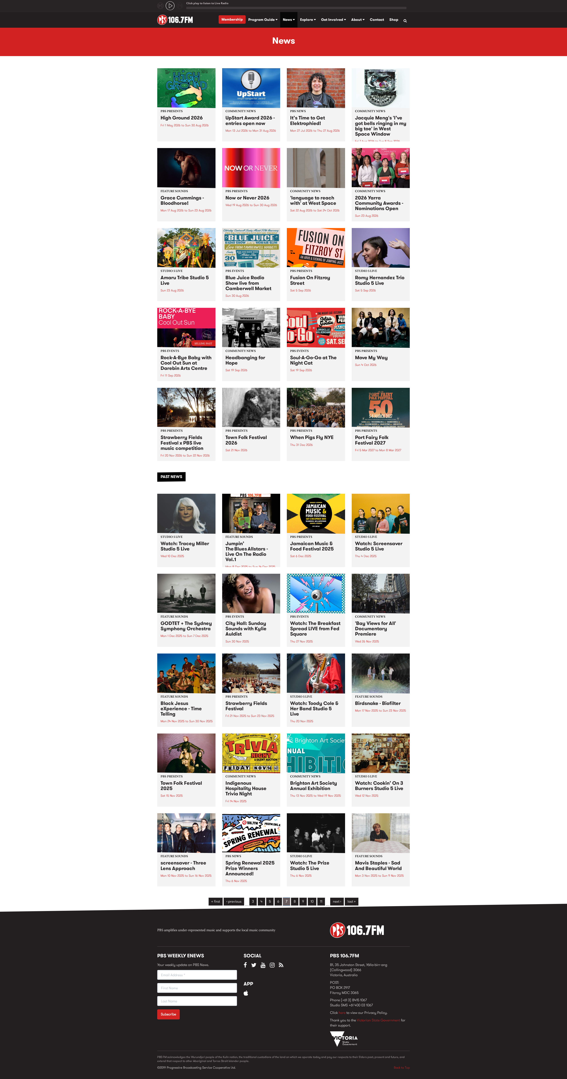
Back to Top (402, 1067)
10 (312, 901)
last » (352, 901)
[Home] (176, 19)
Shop (393, 19)
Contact (377, 19)
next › (337, 901)
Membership (232, 19)
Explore (307, 19)
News (288, 19)
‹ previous (233, 901)
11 (321, 901)
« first (215, 901)
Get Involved (332, 19)
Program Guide (262, 19)
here (342, 1012)
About (357, 19)
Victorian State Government (378, 1020)
